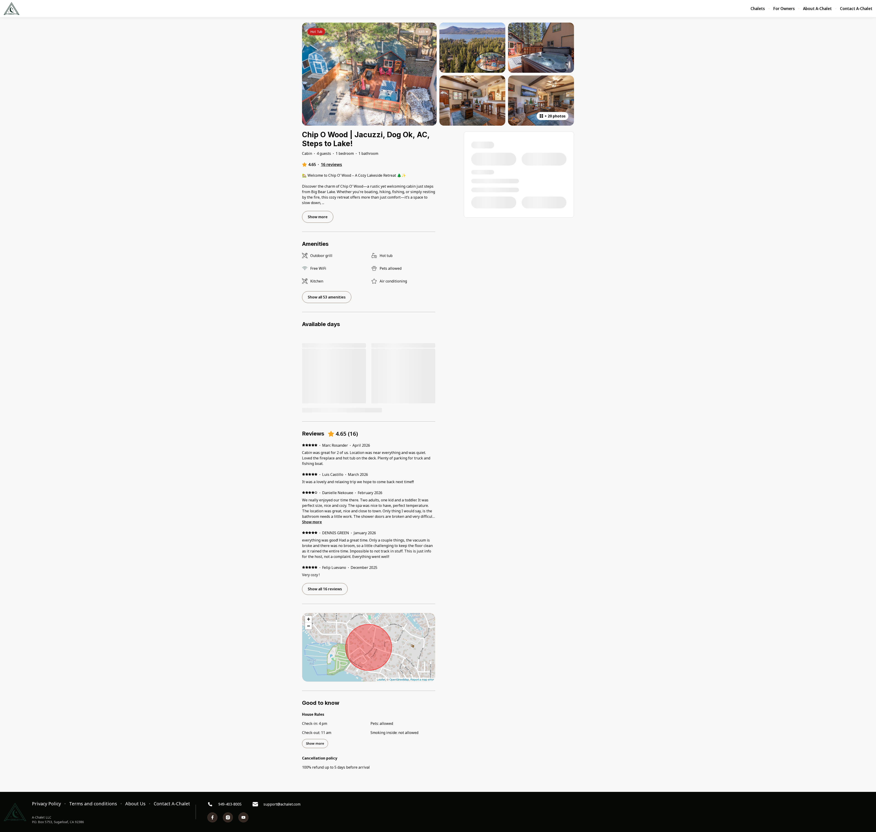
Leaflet (381, 679)
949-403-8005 (230, 804)
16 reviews (331, 164)
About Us (135, 803)
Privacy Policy (46, 803)
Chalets (758, 8)
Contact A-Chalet (856, 8)
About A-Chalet (817, 8)
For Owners (784, 8)
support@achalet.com (281, 804)
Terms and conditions (93, 803)
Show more (312, 521)
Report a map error (422, 679)
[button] (308, 619)
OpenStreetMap (399, 679)
